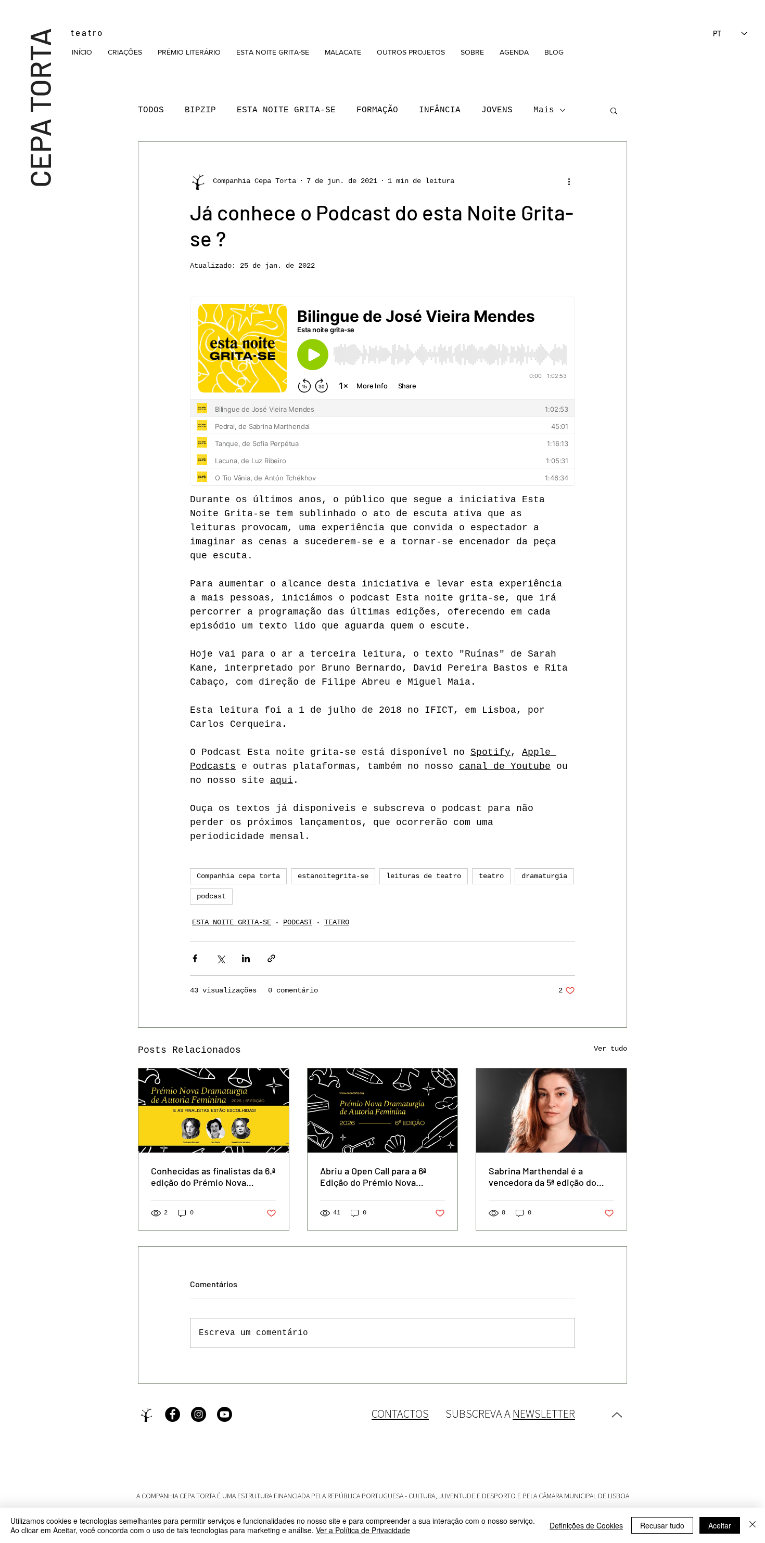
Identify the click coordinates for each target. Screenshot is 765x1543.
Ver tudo (610, 1048)
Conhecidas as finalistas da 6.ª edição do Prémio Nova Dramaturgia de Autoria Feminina (213, 1176)
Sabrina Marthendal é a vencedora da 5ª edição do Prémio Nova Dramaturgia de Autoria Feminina (548, 1176)
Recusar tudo (662, 1525)
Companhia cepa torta (238, 876)
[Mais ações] (569, 181)
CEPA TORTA (39, 107)
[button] (125, 52)
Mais (543, 110)
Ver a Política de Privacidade (363, 1530)
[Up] (617, 1414)
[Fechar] (752, 1525)
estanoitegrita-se (333, 876)
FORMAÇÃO (377, 110)
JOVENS (497, 110)
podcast (211, 896)
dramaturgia (544, 876)
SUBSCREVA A (510, 1413)
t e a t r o (86, 32)
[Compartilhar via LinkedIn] (246, 958)
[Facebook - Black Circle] (172, 1414)
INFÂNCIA (440, 110)
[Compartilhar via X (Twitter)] (220, 958)
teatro (491, 876)
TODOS (151, 110)
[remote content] (382, 394)
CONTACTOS (400, 1413)
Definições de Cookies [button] (586, 1525)
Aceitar (719, 1525)
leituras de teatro (423, 876)
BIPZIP (200, 110)
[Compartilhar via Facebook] (195, 958)
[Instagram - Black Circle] (198, 1414)
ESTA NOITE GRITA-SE (286, 110)
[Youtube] (224, 1414)
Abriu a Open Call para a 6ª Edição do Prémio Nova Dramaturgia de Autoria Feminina (373, 1176)
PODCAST (297, 922)
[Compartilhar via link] (271, 958)
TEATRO (336, 922)
